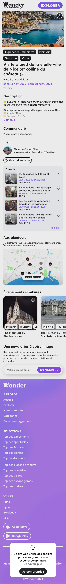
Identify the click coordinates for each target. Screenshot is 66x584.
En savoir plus (33, 564)
